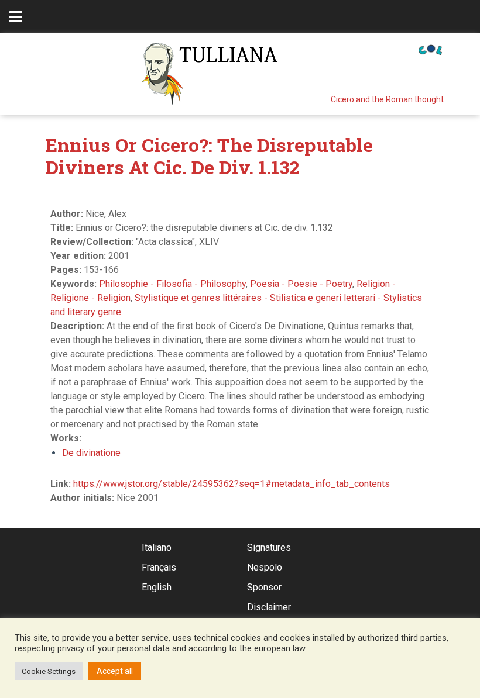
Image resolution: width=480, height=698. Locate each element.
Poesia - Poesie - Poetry (301, 283)
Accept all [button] (115, 671)
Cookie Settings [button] (49, 671)
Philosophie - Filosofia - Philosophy (172, 283)
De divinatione (91, 452)
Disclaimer (269, 607)
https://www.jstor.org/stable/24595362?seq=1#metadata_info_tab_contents (231, 483)
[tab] (16, 16)
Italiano (157, 547)
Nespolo (264, 567)
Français (159, 567)
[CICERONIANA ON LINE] (430, 48)
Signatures (269, 547)
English (157, 587)
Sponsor (264, 587)
